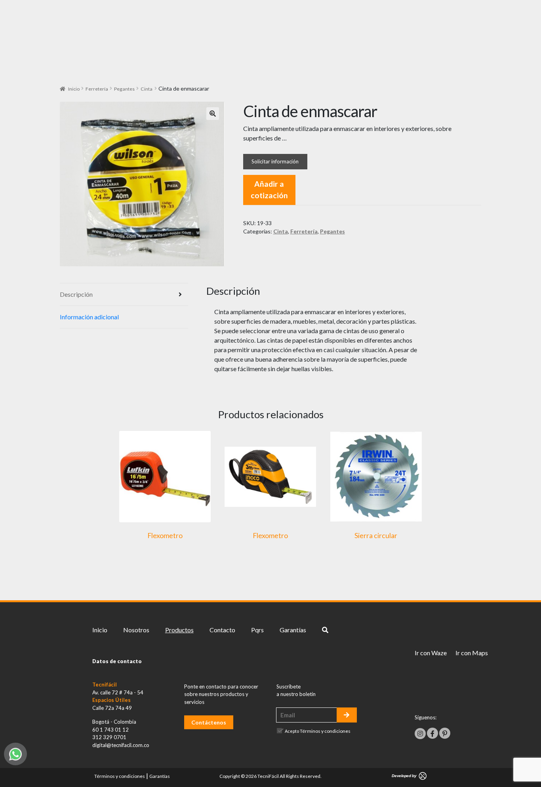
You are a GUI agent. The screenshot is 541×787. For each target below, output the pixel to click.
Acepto (318, 731)
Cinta (146, 89)
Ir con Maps (471, 652)
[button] (212, 113)
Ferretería (97, 89)
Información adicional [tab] (89, 316)
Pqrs (257, 629)
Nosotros (136, 629)
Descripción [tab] (76, 294)
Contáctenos (208, 722)
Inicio (74, 89)
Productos (179, 629)
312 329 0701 (109, 737)
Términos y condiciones (325, 731)
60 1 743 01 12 (110, 729)
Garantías (293, 629)
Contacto (222, 629)
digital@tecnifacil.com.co (120, 745)
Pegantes (124, 89)
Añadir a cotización (269, 189)
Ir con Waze (431, 652)
